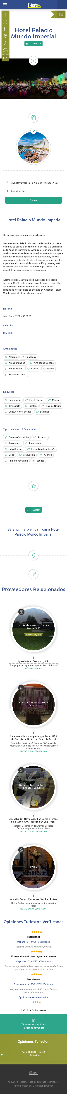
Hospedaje (31, 357)
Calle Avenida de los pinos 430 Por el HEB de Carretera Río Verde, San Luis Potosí (33, 738)
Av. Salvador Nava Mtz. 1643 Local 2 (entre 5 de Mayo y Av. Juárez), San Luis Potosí (33, 820)
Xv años (48, 454)
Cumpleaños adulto (19, 437)
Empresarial (35, 443)
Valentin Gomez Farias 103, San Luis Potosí (33, 899)
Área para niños (17, 363)
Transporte (14, 406)
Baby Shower (15, 449)
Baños (50, 368)
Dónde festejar (33, 668)
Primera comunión (18, 460)
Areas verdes (15, 368)
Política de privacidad (33, 1027)
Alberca (13, 357)
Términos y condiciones (33, 1024)
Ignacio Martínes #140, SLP (33, 661)
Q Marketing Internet (43, 1086)
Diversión (45, 411)
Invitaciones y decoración (33, 751)
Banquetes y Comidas (20, 411)
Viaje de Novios (53, 406)
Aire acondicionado (44, 363)
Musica (56, 400)
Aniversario (14, 443)
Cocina (34, 368)
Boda (11, 454)
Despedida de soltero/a (43, 449)
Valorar (36, 510)
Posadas (42, 437)
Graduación (29, 454)
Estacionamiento (17, 374)
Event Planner (36, 400)
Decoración (15, 400)
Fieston (33, 406)
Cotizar (33, 200)
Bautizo (40, 460)
